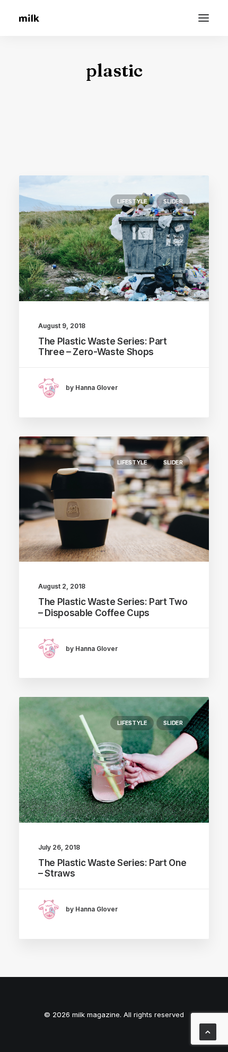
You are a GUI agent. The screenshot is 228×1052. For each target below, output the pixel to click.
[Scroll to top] (207, 1031)
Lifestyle (132, 201)
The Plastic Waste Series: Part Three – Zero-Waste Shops (102, 346)
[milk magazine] (29, 18)
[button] (203, 18)
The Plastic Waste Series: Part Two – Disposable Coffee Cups (112, 607)
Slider (173, 201)
